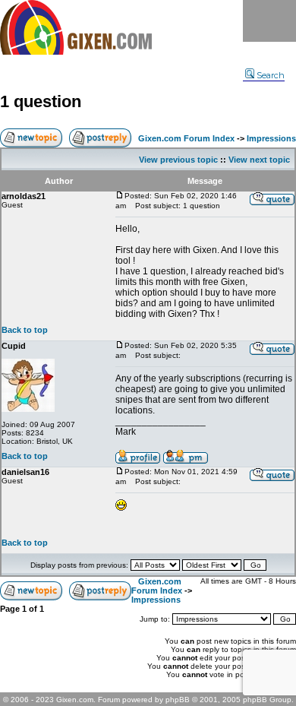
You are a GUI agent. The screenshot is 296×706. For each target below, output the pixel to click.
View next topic (259, 159)
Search (271, 75)
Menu (269, 21)
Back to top (25, 329)
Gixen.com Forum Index (186, 138)
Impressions (271, 138)
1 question (40, 101)
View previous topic (178, 159)
